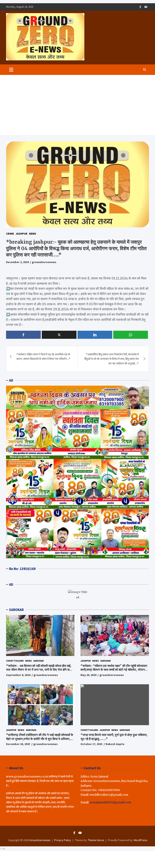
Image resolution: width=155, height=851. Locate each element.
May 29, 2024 (88, 675)
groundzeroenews (44, 262)
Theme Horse (96, 840)
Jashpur (21, 233)
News (32, 233)
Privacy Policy (62, 840)
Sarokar (38, 660)
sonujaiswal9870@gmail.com (110, 802)
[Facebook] (140, 7)
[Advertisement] (77, 105)
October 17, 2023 (91, 744)
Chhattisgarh (15, 660)
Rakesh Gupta (115, 744)
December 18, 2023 (18, 744)
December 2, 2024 (17, 262)
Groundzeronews (39, 840)
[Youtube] (146, 7)
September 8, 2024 (18, 675)
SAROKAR (16, 610)
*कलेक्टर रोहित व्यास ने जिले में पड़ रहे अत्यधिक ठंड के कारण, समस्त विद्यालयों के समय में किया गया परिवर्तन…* (43, 357)
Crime (10, 233)
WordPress (140, 840)
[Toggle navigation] (11, 69)
